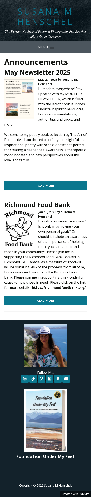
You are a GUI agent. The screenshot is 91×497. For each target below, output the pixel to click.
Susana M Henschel (45, 16)
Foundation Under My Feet (45, 456)
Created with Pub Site (75, 494)
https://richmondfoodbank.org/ (59, 287)
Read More (46, 185)
